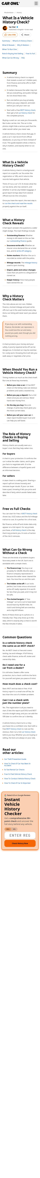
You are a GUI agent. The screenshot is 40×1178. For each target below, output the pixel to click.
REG (8, 829)
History (19, 12)
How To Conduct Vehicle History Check (19, 779)
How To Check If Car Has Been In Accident (17, 764)
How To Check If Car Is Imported (17, 783)
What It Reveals (8, 45)
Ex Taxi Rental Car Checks (14, 770)
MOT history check (27, 110)
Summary (6, 41)
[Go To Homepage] (11, 3)
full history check (19, 530)
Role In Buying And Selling (12, 54)
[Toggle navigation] (36, 3)
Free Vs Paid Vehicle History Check (18, 774)
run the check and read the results (19, 203)
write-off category (24, 251)
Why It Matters (23, 45)
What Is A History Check (22, 41)
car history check (25, 113)
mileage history (31, 263)
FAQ (23, 58)
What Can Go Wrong (10, 58)
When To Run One (9, 49)
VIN (14, 829)
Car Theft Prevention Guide (15, 759)
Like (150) (12, 35)
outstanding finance (18, 241)
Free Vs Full (30, 54)
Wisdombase (8, 12)
